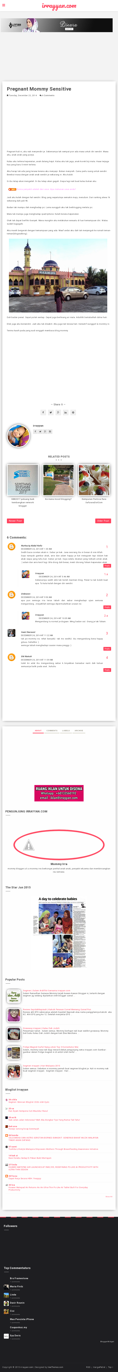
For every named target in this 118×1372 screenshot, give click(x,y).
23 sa (11, 1108)
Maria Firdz (16, 1286)
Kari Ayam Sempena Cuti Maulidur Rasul (28, 1111)
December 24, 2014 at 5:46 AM (54, 577)
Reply (107, 566)
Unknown (25, 594)
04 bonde (13, 1135)
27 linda (13, 1164)
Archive (79, 731)
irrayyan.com (59, 5)
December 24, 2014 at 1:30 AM (36, 549)
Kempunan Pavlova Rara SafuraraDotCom (94, 501)
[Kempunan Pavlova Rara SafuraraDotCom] (94, 480)
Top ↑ (110, 1367)
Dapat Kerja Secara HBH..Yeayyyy (25, 1178)
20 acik (12, 1117)
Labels (66, 731)
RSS (88, 1367)
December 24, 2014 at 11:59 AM (37, 660)
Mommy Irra (59, 864)
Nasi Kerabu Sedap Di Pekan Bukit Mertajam (30, 1158)
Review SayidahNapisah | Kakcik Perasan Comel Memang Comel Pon (57, 1009)
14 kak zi (13, 1155)
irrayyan (38, 425)
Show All (109, 1196)
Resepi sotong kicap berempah (24, 1129)
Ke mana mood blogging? (58, 499)
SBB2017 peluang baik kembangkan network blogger (22, 502)
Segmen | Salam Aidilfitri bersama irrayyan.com (46, 990)
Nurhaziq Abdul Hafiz (31, 546)
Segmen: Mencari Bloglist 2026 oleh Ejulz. (29, 1102)
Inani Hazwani (28, 632)
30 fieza (13, 1176)
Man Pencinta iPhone (22, 1319)
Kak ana (13, 1126)
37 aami (13, 1146)
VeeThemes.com (55, 1367)
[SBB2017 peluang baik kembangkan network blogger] (23, 480)
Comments (52, 731)
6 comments (48, 95)
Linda (13, 1294)
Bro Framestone (19, 1278)
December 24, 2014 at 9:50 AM (36, 597)
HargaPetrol (99, 1367)
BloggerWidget (107, 1342)
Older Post (103, 520)
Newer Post (15, 520)
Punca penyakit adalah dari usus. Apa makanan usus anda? (46, 189)
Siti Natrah (26, 656)
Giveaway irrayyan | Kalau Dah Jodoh (41, 1028)
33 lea (12, 1185)
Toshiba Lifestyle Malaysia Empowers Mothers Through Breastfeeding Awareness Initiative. (54, 1149)
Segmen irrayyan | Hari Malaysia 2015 (41, 1066)
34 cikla (13, 1099)
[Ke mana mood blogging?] (58, 480)
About (38, 731)
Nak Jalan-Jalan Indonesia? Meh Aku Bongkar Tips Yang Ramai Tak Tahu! (44, 1120)
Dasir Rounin (17, 1303)
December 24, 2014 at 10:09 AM (55, 618)
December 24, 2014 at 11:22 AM (37, 635)
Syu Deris (15, 1335)
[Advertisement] (59, 56)
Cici (12, 1311)
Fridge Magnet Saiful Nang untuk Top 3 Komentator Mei (51, 1047)
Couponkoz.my (18, 1327)
